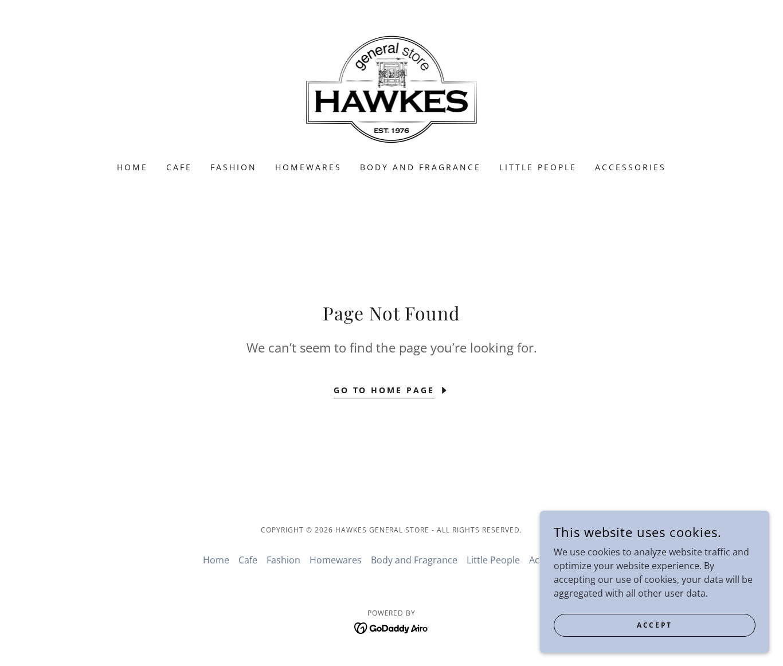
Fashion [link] (233, 167)
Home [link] (132, 167)
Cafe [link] (179, 167)
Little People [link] (538, 167)
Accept (654, 625)
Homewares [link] (308, 167)
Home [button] (216, 560)
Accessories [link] (630, 167)
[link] (391, 88)
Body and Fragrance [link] (420, 167)
